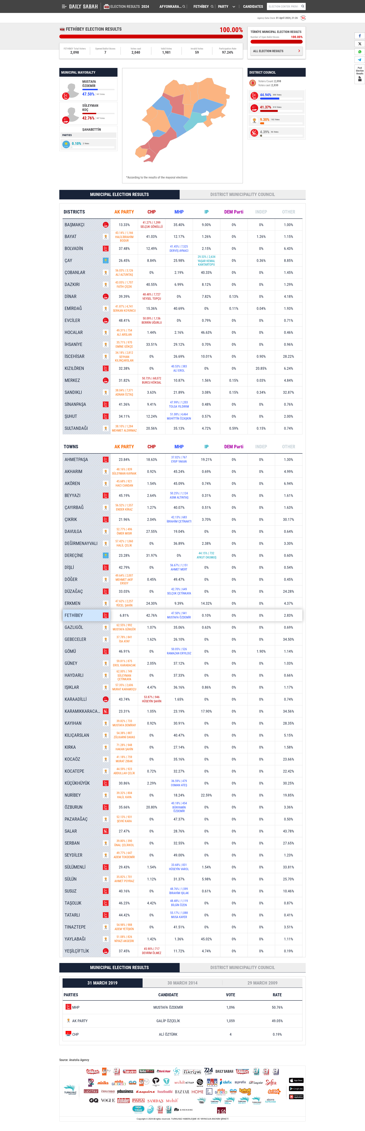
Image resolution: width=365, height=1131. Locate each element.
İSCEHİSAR (74, 356)
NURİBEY (73, 795)
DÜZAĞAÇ (74, 591)
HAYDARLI (74, 675)
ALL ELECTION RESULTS (268, 51)
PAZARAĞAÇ (76, 819)
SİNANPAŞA (75, 404)
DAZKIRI (72, 284)
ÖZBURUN (74, 807)
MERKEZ (72, 380)
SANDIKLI (73, 392)
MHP (179, 212)
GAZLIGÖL (74, 627)
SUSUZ (71, 891)
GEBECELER (75, 639)
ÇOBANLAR (75, 272)
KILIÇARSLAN (77, 735)
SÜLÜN (71, 879)
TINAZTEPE (75, 927)
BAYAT (71, 236)
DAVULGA (73, 531)
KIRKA (70, 747)
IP (207, 212)
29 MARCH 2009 (263, 983)
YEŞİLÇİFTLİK (77, 951)
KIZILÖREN (74, 368)
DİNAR (70, 296)
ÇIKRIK (71, 519)
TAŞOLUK (73, 903)
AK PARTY (124, 212)
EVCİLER (72, 320)
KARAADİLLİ (76, 699)
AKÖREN (72, 483)
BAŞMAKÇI (74, 224)
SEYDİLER (73, 855)
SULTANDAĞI (76, 428)
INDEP (261, 212)
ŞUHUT (71, 416)
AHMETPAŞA (76, 459)
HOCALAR (74, 332)
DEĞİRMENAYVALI (81, 543)
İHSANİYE (73, 344)
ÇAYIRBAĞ (74, 507)
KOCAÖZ (72, 759)
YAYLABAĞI (75, 939)
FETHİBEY (74, 615)
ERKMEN (72, 603)
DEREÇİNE (74, 555)
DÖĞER (71, 579)
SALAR (71, 831)
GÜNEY (71, 663)
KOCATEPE (74, 771)
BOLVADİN (74, 248)
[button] (171, 6)
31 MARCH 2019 (102, 983)
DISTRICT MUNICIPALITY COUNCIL (242, 194)
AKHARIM (73, 471)
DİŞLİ (69, 567)
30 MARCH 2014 (182, 983)
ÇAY (68, 260)
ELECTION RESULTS (129, 6)
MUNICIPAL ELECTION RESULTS (119, 194)
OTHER (288, 212)
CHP (152, 212)
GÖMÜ (70, 651)
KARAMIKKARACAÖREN (86, 711)
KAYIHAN (73, 723)
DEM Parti (233, 212)
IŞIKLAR (72, 687)
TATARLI (72, 915)
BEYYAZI (72, 495)
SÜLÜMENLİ (75, 867)
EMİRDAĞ (73, 308)
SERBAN (72, 843)
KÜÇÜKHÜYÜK (77, 783)
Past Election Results (360, 71)
